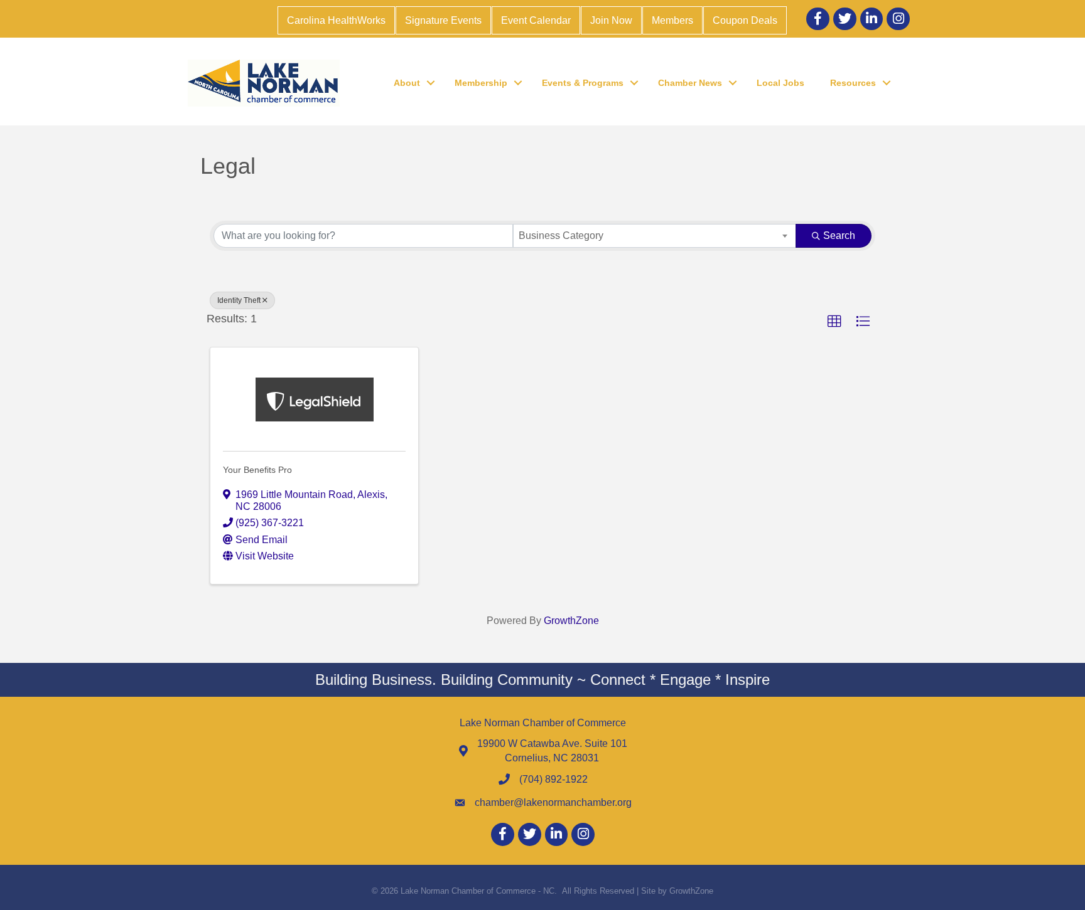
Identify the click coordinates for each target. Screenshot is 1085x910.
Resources (853, 83)
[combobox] (654, 236)
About (407, 83)
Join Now (611, 20)
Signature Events (443, 20)
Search (839, 235)
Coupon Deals (745, 20)
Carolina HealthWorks (336, 20)
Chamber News (690, 83)
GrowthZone (571, 620)
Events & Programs (582, 83)
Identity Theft (239, 300)
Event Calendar (536, 20)
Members (672, 20)
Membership (481, 83)
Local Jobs (780, 83)
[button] (834, 321)
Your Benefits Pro (257, 470)
